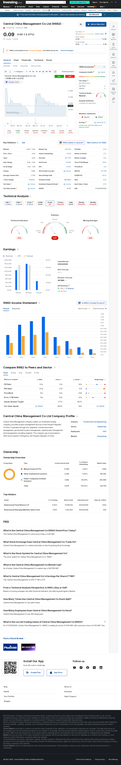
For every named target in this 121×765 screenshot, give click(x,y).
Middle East (92, 10)
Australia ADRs (67, 10)
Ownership (24, 66)
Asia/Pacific (101, 10)
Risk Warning (113, 759)
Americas (77, 10)
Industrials (101, 427)
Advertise (68, 692)
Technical (38, 60)
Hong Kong (101, 436)
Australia (28, 10)
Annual (6, 309)
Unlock (40, 406)
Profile (15, 66)
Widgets (7, 701)
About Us (67, 687)
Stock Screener (18, 10)
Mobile (6, 692)
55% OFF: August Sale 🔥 (79, 2)
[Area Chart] (10, 71)
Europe (84, 10)
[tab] (8, 203)
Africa (109, 10)
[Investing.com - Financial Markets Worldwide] (12, 2)
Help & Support (70, 696)
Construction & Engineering (94, 422)
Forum (49, 60)
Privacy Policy (100, 759)
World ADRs (56, 10)
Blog (5, 687)
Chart (16, 60)
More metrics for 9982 (96, 143)
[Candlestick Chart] (5, 71)
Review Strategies (67, 50)
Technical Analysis (16, 196)
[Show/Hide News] (55, 71)
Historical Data (36, 66)
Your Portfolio (9, 696)
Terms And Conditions (83, 759)
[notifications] (111, 2)
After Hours (36, 10)
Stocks (7, 10)
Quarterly (16, 309)
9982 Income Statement (20, 303)
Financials (26, 60)
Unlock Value (99, 34)
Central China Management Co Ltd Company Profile (39, 416)
